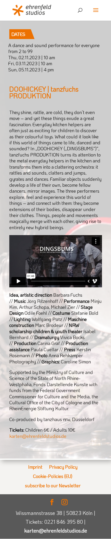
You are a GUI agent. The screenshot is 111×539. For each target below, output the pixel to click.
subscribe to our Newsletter (53, 485)
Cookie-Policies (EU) (52, 476)
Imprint (35, 467)
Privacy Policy (63, 467)
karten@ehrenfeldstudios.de (37, 436)
